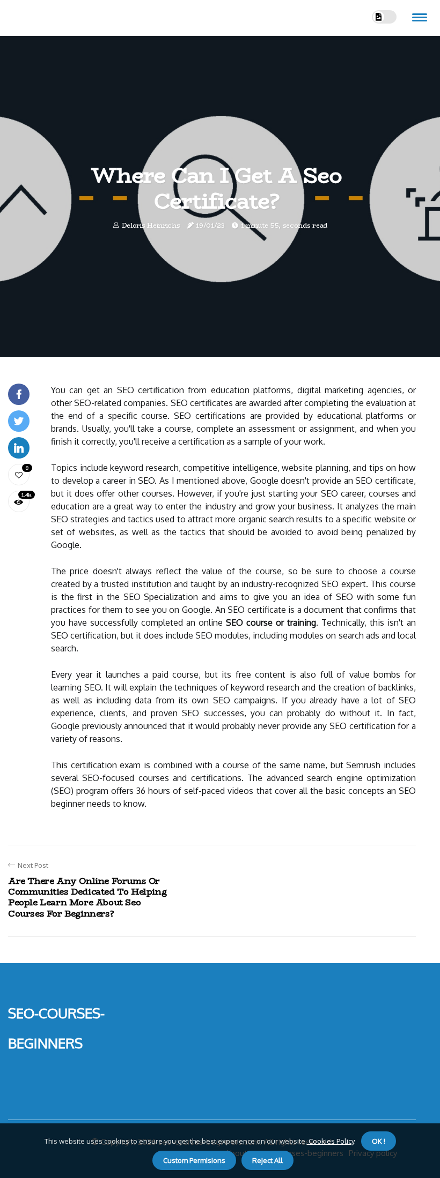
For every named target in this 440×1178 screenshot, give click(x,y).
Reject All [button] (267, 1160)
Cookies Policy (330, 1141)
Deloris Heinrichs (151, 225)
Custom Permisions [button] (194, 1160)
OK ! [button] (378, 1141)
